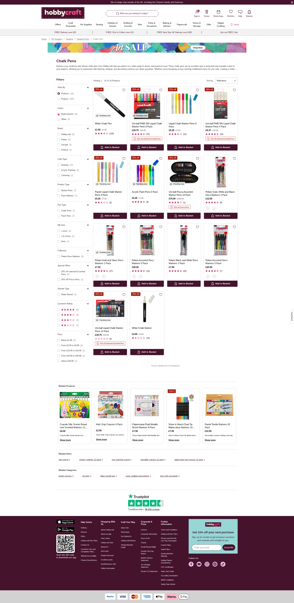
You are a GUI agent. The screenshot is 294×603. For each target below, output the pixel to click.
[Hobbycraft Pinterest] (215, 564)
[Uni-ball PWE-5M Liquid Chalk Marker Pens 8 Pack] (147, 104)
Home (44, 39)
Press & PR (145, 538)
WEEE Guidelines (167, 580)
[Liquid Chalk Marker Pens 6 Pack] (184, 104)
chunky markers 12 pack (90, 459)
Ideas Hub (125, 528)
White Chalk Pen (103, 123)
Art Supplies (56, 39)
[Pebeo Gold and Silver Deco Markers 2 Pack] (110, 240)
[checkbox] (73, 114)
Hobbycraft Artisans (128, 541)
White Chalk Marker (142, 328)
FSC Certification (167, 567)
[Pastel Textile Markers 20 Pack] (219, 405)
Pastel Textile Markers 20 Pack (217, 426)
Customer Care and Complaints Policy (88, 550)
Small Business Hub (108, 564)
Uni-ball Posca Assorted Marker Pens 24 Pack (181, 193)
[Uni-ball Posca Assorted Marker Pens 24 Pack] (184, 172)
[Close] (292, 2)
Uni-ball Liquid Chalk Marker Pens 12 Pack (109, 329)
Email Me (228, 547)
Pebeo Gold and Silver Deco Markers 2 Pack (109, 262)
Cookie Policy (166, 545)
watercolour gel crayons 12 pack (188, 459)
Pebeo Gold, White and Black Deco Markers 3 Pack (220, 193)
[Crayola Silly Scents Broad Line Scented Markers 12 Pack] (74, 405)
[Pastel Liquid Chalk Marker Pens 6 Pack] (110, 172)
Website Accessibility (88, 556)
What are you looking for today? (134, 13)
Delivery (84, 528)
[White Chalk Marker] (147, 308)
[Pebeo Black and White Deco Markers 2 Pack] (184, 240)
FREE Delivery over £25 (65, 32)
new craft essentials (169, 476)
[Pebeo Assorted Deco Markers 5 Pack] (147, 240)
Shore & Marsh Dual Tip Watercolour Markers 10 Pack (180, 426)
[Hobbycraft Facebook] (191, 564)
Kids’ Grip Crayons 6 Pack (109, 424)
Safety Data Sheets (168, 584)
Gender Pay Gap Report (147, 552)
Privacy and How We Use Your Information (169, 539)
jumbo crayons (65, 476)
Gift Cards (105, 551)
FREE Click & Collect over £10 (120, 32)
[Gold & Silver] (214, 208)
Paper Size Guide (167, 571)
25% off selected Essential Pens (149, 138)
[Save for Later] (123, 90)
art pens (86, 476)
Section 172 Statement (149, 571)
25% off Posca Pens (181, 207)
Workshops (125, 532)
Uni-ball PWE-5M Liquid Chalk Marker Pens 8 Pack (147, 125)
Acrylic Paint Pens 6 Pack (145, 192)
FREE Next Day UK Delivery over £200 (174, 32)
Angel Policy (165, 549)
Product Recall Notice (89, 560)
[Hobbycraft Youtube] (199, 564)
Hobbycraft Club (107, 543)
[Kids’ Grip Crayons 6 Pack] (110, 405)
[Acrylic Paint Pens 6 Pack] (147, 172)
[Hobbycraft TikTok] (223, 564)
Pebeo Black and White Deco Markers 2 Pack (183, 262)
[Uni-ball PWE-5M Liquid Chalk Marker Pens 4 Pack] (220, 104)
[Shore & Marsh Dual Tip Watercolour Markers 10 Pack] (183, 405)
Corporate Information (149, 534)
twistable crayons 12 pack (152, 459)
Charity (143, 543)
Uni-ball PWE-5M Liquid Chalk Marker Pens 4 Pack (220, 125)
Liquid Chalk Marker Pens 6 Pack (182, 125)
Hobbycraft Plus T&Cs (169, 534)
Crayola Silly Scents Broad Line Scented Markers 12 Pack (73, 426)
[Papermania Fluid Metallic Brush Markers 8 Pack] (147, 405)
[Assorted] (207, 208)
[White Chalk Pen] (110, 104)
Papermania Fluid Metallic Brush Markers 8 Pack (145, 426)
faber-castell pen (107, 476)
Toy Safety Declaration (169, 576)
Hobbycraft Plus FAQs (89, 541)
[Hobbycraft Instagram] (207, 564)
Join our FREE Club (229, 32)
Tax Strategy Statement (145, 566)
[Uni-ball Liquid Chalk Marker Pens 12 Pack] (110, 308)
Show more (65, 440)
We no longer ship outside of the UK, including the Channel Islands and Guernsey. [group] (147, 2)
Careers (144, 530)
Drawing (69, 39)
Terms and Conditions (169, 530)
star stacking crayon (121, 459)
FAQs (83, 536)
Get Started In (126, 536)
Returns (84, 532)
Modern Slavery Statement (147, 559)
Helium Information (108, 568)
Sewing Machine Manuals (167, 555)
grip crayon (63, 459)
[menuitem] (58, 24)
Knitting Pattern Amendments (166, 561)
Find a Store (105, 538)
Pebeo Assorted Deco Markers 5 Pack (143, 262)
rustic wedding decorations (137, 476)
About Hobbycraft (107, 530)
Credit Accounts (107, 560)
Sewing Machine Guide (127, 546)
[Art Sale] (147, 48)
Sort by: (210, 81)
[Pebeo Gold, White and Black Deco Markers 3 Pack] (220, 172)
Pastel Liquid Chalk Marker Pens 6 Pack (108, 193)
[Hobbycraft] (62, 14)
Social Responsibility (148, 547)
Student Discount (107, 555)
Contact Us (85, 545)
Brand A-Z (104, 547)
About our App (106, 534)
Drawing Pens (83, 39)
